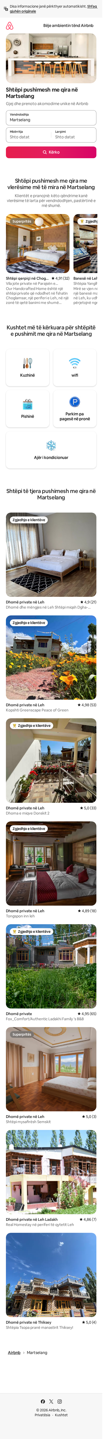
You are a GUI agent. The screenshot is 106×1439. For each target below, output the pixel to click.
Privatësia (42, 1415)
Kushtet (61, 1415)
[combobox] (51, 120)
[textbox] (28, 137)
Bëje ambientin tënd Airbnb (68, 25)
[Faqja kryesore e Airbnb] (9, 25)
